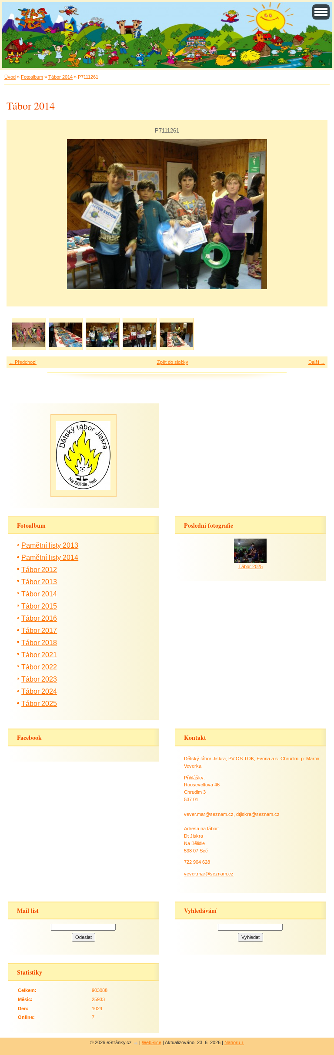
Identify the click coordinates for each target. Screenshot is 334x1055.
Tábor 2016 (39, 618)
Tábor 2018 (39, 642)
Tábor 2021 (39, 655)
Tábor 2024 (39, 691)
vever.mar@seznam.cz (209, 873)
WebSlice (151, 1042)
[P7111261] (102, 334)
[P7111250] (28, 334)
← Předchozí (23, 362)
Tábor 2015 (39, 606)
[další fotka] (313, 214)
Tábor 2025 (39, 703)
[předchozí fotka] (20, 214)
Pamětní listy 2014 (49, 557)
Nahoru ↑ (234, 1042)
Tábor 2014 (60, 77)
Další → (316, 362)
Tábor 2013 (39, 582)
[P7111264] (139, 334)
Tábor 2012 (39, 569)
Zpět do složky (172, 362)
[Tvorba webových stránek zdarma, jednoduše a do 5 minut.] (136, 1043)
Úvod (10, 77)
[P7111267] (176, 334)
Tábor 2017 (39, 630)
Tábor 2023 (39, 679)
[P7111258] (65, 334)
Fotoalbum (32, 77)
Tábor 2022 (39, 667)
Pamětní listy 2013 (49, 545)
